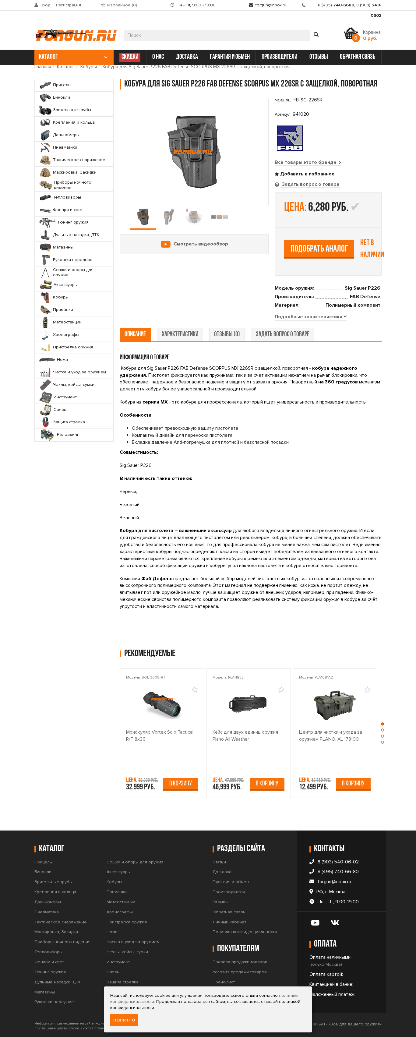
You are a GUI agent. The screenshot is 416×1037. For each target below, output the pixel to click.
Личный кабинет (229, 922)
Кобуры (88, 67)
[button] (382, 725)
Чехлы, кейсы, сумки (127, 951)
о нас (158, 57)
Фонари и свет (49, 962)
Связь (113, 972)
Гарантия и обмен (231, 881)
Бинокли (42, 871)
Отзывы (220, 902)
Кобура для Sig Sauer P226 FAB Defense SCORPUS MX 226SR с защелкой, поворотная (196, 67)
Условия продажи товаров (240, 972)
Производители (229, 891)
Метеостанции (121, 902)
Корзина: (372, 35)
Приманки (117, 891)
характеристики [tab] (180, 334)
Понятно (124, 1020)
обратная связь (357, 57)
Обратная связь (229, 912)
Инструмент (118, 962)
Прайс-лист (224, 982)
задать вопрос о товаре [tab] (282, 334)
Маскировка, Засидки (56, 931)
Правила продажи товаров (240, 962)
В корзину (180, 783)
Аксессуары (119, 871)
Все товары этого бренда (306, 162)
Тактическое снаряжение (60, 922)
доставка (187, 57)
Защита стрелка (123, 982)
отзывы (318, 57)
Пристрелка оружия (127, 922)
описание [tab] (135, 334)
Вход (45, 5)
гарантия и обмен (230, 57)
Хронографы (120, 912)
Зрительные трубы (53, 881)
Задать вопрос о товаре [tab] (310, 184)
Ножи (112, 931)
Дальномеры (47, 902)
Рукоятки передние (54, 1001)
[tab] (311, 317)
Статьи (219, 862)
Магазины (44, 992)
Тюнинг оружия (50, 972)
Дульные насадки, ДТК (57, 982)
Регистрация (68, 5)
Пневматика (46, 912)
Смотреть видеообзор (201, 244)
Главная (42, 67)
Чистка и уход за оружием (133, 941)
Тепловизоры (48, 951)
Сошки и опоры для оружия (135, 862)
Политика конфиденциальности (245, 931)
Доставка (222, 871)
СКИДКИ (130, 57)
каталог (48, 57)
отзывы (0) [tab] (227, 334)
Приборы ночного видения (62, 941)
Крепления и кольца (55, 891)
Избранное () (122, 5)
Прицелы (43, 862)
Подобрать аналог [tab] (319, 249)
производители (279, 57)
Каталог (66, 67)
